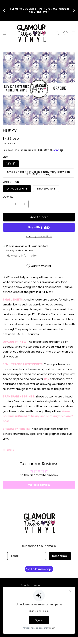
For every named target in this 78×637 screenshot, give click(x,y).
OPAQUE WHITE (17, 188)
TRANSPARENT (46, 188)
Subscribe (59, 556)
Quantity (8, 196)
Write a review (39, 485)
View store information (22, 255)
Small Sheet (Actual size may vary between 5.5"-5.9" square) (38, 173)
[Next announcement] (74, 10)
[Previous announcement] (4, 10)
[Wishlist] (65, 33)
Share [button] (10, 450)
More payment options (39, 236)
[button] (5, 33)
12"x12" (11, 163)
